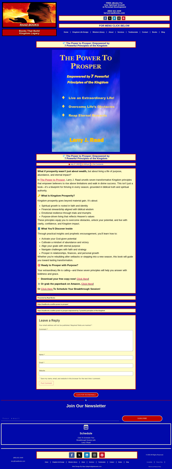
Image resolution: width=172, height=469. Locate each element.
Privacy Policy (159, 462)
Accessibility (149, 462)
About (111, 32)
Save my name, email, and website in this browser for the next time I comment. (70, 378)
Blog (163, 32)
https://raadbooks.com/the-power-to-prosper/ (53, 304)
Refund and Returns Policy (155, 466)
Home (66, 32)
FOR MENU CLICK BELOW (114, 25)
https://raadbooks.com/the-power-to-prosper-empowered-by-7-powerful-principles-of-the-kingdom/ (71, 310)
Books (154, 32)
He (89, 283)
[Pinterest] (123, 18)
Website (42, 370)
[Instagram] (119, 18)
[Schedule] (86, 426)
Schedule (86, 433)
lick (85, 283)
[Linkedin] (114, 18)
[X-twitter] (110, 18)
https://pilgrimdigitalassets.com (92, 466)
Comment (43, 329)
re (92, 283)
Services (121, 32)
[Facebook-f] (105, 18)
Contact (145, 32)
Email (41, 362)
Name (42, 354)
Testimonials (133, 32)
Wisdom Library (99, 32)
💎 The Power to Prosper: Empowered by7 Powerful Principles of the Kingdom (86, 44)
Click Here (82, 278)
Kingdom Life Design (80, 32)
